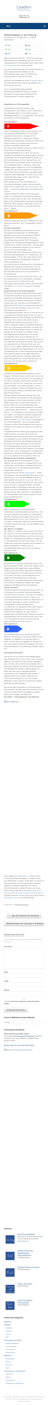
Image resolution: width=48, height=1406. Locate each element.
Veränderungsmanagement (15, 1383)
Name (6, 972)
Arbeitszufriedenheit (18, 595)
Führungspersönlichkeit (12, 1340)
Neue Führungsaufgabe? (26, 1234)
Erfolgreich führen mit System (28, 1267)
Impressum (39, 1399)
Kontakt (32, 1399)
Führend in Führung (24, 8)
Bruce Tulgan (21, 419)
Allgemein (7, 1322)
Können (8, 1362)
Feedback (31, 315)
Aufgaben (7, 1325)
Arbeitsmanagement (21, 904)
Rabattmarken (18, 305)
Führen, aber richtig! (25, 1284)
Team (7, 1368)
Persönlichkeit (10, 1352)
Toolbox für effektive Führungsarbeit (25, 1301)
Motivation (9, 1365)
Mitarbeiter (8, 1355)
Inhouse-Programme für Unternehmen (30, 893)
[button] (14, 45)
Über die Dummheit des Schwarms (24, 915)
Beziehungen (10, 1359)
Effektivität (9, 1374)
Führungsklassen (10, 65)
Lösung (8, 1334)
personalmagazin (37, 80)
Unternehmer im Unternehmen (15, 1371)
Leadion (10, 1397)
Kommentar (8, 946)
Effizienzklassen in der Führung (20, 34)
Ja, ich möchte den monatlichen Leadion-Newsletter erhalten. (21, 1002)
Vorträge (21, 895)
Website (7, 990)
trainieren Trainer (12, 898)
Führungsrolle (10, 1349)
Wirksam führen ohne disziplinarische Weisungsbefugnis (25, 1252)
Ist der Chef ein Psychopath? (22, 286)
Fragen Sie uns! (23, 1241)
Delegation (9, 1328)
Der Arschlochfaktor (32, 186)
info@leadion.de (24, 17)
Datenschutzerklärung (24, 1401)
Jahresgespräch (30, 472)
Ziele (7, 1337)
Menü (8, 26)
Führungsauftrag (11, 1346)
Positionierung (10, 1380)
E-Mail (6, 981)
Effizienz (8, 1377)
